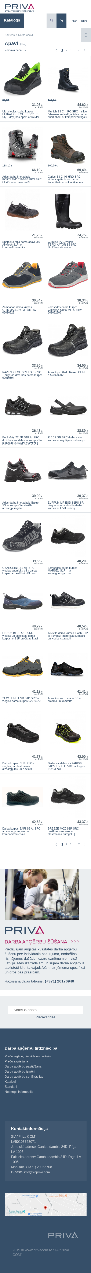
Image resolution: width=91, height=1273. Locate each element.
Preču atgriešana (16, 1061)
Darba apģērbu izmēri (19, 1071)
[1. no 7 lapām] (56, 50)
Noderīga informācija (19, 1091)
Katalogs (12, 20)
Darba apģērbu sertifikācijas (24, 1076)
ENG (74, 21)
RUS (84, 21)
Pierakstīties (45, 1017)
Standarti (11, 1086)
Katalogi (10, 1081)
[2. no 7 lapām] (85, 50)
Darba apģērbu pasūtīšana (23, 1066)
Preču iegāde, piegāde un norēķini (28, 1056)
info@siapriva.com (37, 1172)
